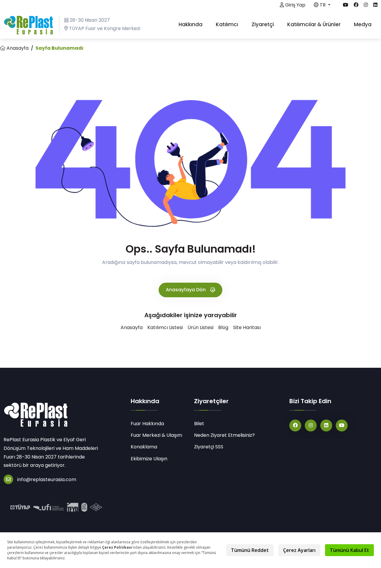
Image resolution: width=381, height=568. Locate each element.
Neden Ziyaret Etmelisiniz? (224, 435)
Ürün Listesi (200, 327)
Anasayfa (17, 48)
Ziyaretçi (263, 24)
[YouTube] (342, 425)
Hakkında (191, 24)
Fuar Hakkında (147, 423)
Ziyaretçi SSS (208, 446)
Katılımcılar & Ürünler (314, 24)
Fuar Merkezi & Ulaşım (156, 435)
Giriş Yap (294, 4)
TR (322, 4)
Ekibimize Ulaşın (149, 458)
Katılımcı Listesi (165, 327)
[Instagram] (311, 425)
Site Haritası (247, 327)
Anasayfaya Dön (186, 289)
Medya (363, 24)
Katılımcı (227, 24)
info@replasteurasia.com (46, 479)
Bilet (199, 423)
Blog (223, 327)
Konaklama (144, 446)
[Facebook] (295, 425)
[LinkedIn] (326, 425)
